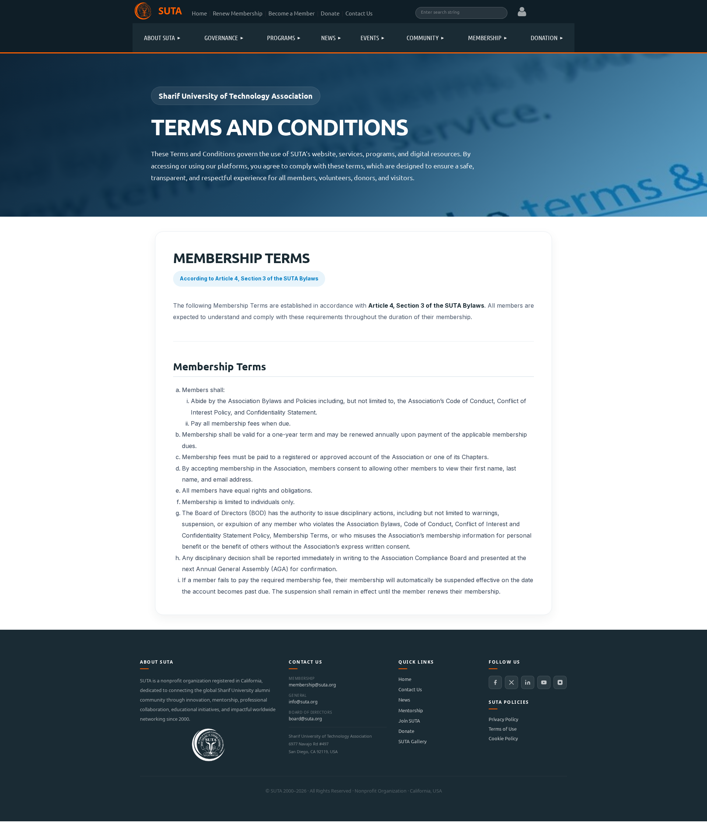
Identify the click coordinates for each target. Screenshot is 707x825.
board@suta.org (305, 719)
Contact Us (359, 13)
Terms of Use (503, 729)
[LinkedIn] (527, 682)
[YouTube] (544, 682)
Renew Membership (238, 13)
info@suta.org (303, 702)
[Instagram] (560, 682)
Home (199, 13)
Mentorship (410, 710)
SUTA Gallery (412, 741)
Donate (330, 13)
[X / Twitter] (511, 682)
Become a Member (291, 13)
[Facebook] (495, 682)
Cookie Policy (503, 738)
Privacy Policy (503, 719)
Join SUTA (409, 720)
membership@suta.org (312, 685)
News (404, 699)
